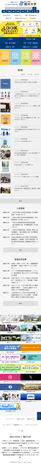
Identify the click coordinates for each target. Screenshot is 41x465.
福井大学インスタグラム (10, 381)
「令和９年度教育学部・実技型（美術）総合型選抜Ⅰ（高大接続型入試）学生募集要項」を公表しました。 (24, 232)
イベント (17, 162)
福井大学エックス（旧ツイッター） (30, 381)
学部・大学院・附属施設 (31, 43)
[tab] (23, 74)
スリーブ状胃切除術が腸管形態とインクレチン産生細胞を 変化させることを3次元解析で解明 (24, 273)
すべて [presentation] (23, 74)
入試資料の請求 (31, 362)
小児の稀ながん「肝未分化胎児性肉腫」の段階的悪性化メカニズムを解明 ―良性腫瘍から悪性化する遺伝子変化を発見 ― (24, 295)
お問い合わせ (20, 419)
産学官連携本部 (31, 332)
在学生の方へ (7, 15)
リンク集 (20, 430)
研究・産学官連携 (10, 43)
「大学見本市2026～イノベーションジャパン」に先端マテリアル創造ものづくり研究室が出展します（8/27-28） (27, 95)
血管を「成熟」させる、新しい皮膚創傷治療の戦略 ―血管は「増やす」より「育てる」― (24, 266)
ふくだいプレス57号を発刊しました (23, 141)
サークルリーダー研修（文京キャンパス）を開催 (27, 176)
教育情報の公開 (31, 391)
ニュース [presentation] (29, 74)
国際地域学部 (36, 61)
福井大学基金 (10, 352)
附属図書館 (10, 332)
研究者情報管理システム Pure (10, 322)
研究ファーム (10, 342)
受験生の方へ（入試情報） (30, 47)
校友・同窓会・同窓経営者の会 (10, 362)
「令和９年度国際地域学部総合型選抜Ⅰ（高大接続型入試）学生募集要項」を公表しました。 (24, 225)
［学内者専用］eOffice (30, 401)
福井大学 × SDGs (31, 342)
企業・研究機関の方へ (31, 15)
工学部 (26, 61)
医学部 (15, 61)
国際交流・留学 (10, 47)
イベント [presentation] (37, 74)
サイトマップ (10, 419)
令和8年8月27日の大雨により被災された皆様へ (26, 82)
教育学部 (5, 61)
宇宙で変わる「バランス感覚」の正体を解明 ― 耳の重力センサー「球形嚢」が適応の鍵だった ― (24, 280)
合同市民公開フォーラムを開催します (24, 164)
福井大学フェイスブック (10, 391)
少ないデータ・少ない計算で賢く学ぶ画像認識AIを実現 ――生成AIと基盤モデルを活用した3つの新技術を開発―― (24, 288)
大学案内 (10, 39)
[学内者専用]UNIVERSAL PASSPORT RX (10, 401)
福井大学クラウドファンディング (31, 352)
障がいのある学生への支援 (10, 371)
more (20, 201)
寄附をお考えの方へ (21, 18)
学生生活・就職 (30, 39)
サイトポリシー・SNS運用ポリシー (13, 425)
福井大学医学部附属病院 (30, 322)
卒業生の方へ (18, 15)
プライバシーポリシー (31, 425)
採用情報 (32, 18)
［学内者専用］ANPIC (10, 411)
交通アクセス (31, 419)
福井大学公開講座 (31, 371)
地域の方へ (9, 18)
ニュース (17, 79)
